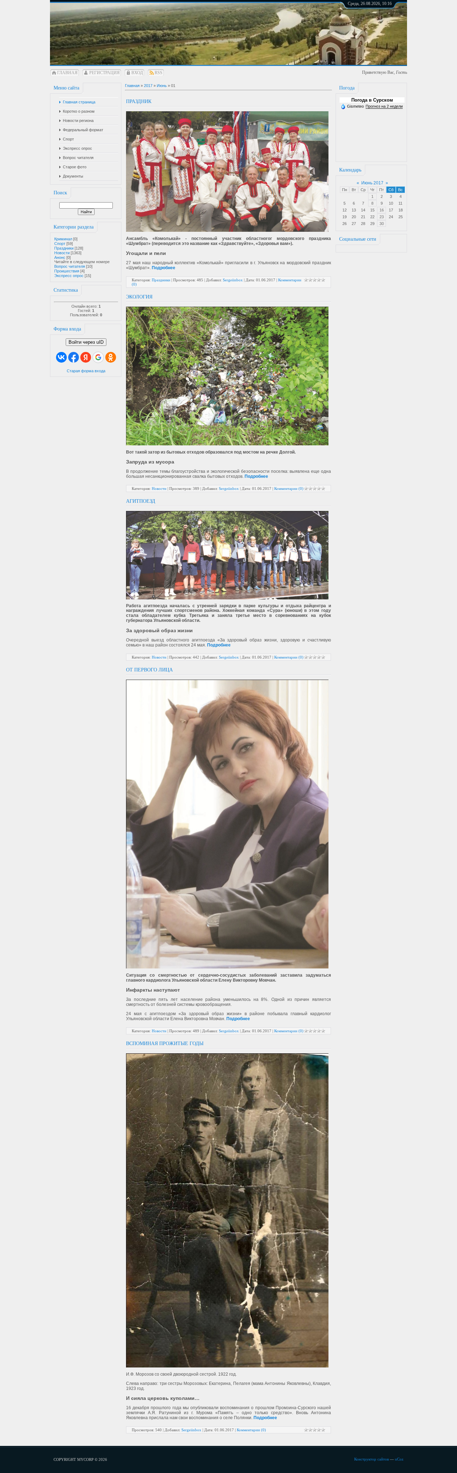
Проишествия (66, 271)
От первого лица (149, 669)
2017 (148, 85)
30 (382, 223)
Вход (137, 72)
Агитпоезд (140, 501)
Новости (62, 253)
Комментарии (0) (288, 488)
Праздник (138, 101)
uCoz (399, 1459)
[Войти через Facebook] (73, 357)
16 (382, 210)
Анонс (59, 257)
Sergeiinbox (233, 280)
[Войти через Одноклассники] (110, 357)
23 (382, 217)
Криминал (63, 239)
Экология (139, 297)
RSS (158, 72)
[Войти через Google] (98, 357)
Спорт (59, 243)
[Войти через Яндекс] (85, 357)
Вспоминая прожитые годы (165, 1043)
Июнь (162, 85)
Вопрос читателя (69, 266)
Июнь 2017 (372, 182)
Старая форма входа (86, 371)
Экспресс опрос (69, 275)
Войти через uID (86, 342)
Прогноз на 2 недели (384, 106)
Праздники (64, 248)
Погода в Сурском (372, 100)
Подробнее (163, 267)
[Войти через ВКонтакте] (61, 357)
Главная (67, 72)
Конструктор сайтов (371, 1459)
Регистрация (104, 72)
